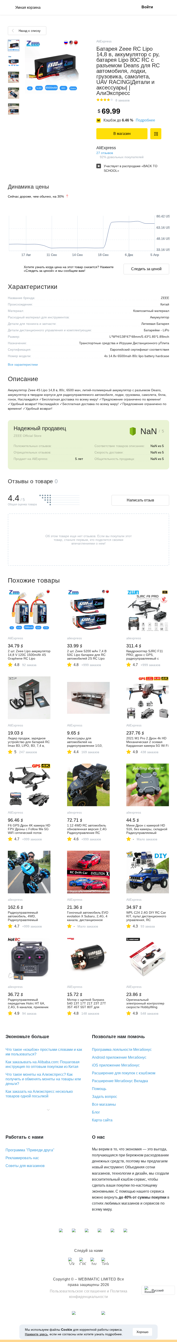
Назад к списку (30, 31)
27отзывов (104, 153)
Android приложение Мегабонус (119, 1057)
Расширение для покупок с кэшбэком (123, 1073)
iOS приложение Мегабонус (116, 1065)
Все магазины (104, 1104)
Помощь (99, 1089)
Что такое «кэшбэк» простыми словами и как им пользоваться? (44, 1052)
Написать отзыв (140, 500)
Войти (147, 7)
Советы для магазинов (25, 1166)
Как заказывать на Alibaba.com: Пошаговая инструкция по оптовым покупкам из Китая (43, 1064)
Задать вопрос (104, 1097)
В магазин (122, 134)
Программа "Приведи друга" (30, 1150)
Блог (96, 1112)
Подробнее (145, 120)
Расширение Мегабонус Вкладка (120, 1081)
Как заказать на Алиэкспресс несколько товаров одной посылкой (39, 1094)
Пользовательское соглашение (78, 1291)
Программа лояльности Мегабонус (122, 1050)
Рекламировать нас (22, 1158)
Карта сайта (102, 1120)
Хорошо (142, 1332)
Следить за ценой (146, 269)
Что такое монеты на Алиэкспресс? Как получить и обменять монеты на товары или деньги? (43, 1079)
